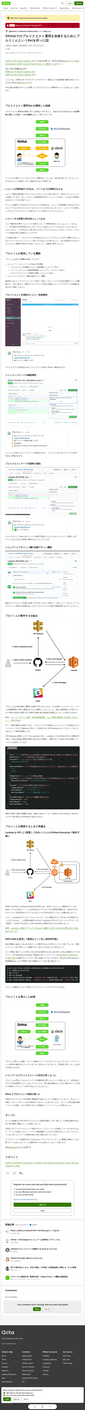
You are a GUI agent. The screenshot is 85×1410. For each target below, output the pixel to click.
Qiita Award (26, 1374)
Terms (4, 1359)
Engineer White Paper (30, 1378)
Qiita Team (67, 1356)
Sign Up (47, 1309)
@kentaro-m (22, 83)
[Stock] (14, 1173)
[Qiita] (6, 3)
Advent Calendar (28, 1367)
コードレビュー (38, 45)
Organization (64, 8)
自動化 (15, 45)
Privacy (4, 1363)
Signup (78, 3)
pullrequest (23, 45)
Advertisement (7, 1382)
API (23, 1382)
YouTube (45, 1371)
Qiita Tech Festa (28, 1371)
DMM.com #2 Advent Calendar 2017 (20, 75)
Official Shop (67, 1363)
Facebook (46, 1367)
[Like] (7, 1173)
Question (23, 8)
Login (69, 3)
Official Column (50, 8)
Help (3, 1378)
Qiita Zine (66, 1359)
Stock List (14, 8)
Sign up (16, 1399)
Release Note (27, 1356)
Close (26, 1399)
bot (30, 45)
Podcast (45, 1374)
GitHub (8, 45)
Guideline (5, 1367)
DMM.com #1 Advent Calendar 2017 (20, 61)
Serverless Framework (68, 955)
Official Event (35, 8)
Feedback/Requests (9, 1374)
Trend (5, 8)
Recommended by (22, 1225)
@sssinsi (66, 61)
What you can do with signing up (25, 1199)
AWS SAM (11, 958)
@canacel (15, 1147)
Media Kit (5, 1371)
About (4, 1356)
